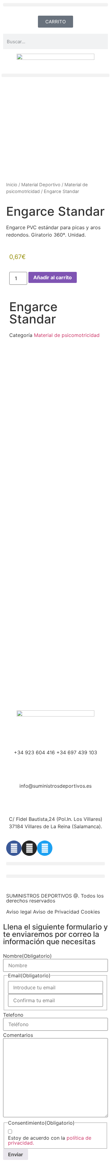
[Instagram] (29, 848)
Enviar (15, 1154)
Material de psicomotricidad (67, 335)
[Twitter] (44, 848)
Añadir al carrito (52, 277)
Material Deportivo (40, 184)
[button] (55, 4)
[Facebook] (14, 848)
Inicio (11, 184)
